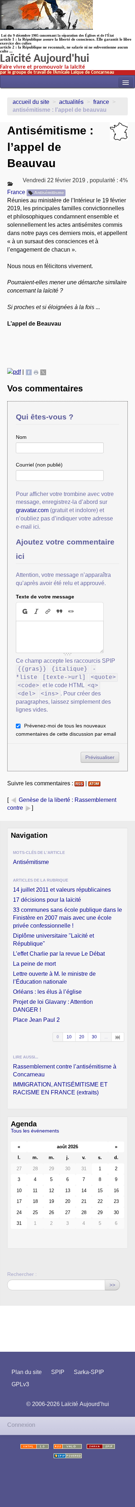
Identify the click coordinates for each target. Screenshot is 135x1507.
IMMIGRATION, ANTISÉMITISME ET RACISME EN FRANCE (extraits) (60, 1088)
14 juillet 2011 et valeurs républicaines (62, 890)
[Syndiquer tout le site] (67, 1446)
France (101, 102)
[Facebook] (29, 372)
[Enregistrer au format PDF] (14, 372)
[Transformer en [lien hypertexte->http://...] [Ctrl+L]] (48, 611)
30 (94, 1036)
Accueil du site (31, 102)
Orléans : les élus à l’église (47, 992)
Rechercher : (22, 1274)
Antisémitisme (49, 192)
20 (81, 1036)
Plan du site (27, 1372)
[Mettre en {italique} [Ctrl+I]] (36, 611)
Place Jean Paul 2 (36, 1020)
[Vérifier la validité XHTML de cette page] (34, 1446)
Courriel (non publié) (39, 465)
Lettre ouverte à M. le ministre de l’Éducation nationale (54, 978)
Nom (21, 437)
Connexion (21, 1425)
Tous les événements (35, 1131)
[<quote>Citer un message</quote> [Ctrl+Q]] (59, 611)
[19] (118, 1037)
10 (69, 1036)
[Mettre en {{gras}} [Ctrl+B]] (24, 611)
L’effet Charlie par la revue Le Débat (59, 954)
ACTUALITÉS (71, 102)
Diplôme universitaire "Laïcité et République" (53, 940)
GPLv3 (20, 1384)
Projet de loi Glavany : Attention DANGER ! (53, 1006)
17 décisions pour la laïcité (47, 900)
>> (112, 1285)
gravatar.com (32, 510)
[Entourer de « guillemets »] (71, 611)
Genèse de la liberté (44, 800)
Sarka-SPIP (89, 1372)
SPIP (57, 1372)
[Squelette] (100, 1446)
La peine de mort (34, 964)
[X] (43, 372)
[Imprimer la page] (36, 372)
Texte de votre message (45, 596)
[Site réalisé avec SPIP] (67, 1455)
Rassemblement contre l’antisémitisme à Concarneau (64, 1070)
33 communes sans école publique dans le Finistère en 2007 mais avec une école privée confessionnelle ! (67, 918)
